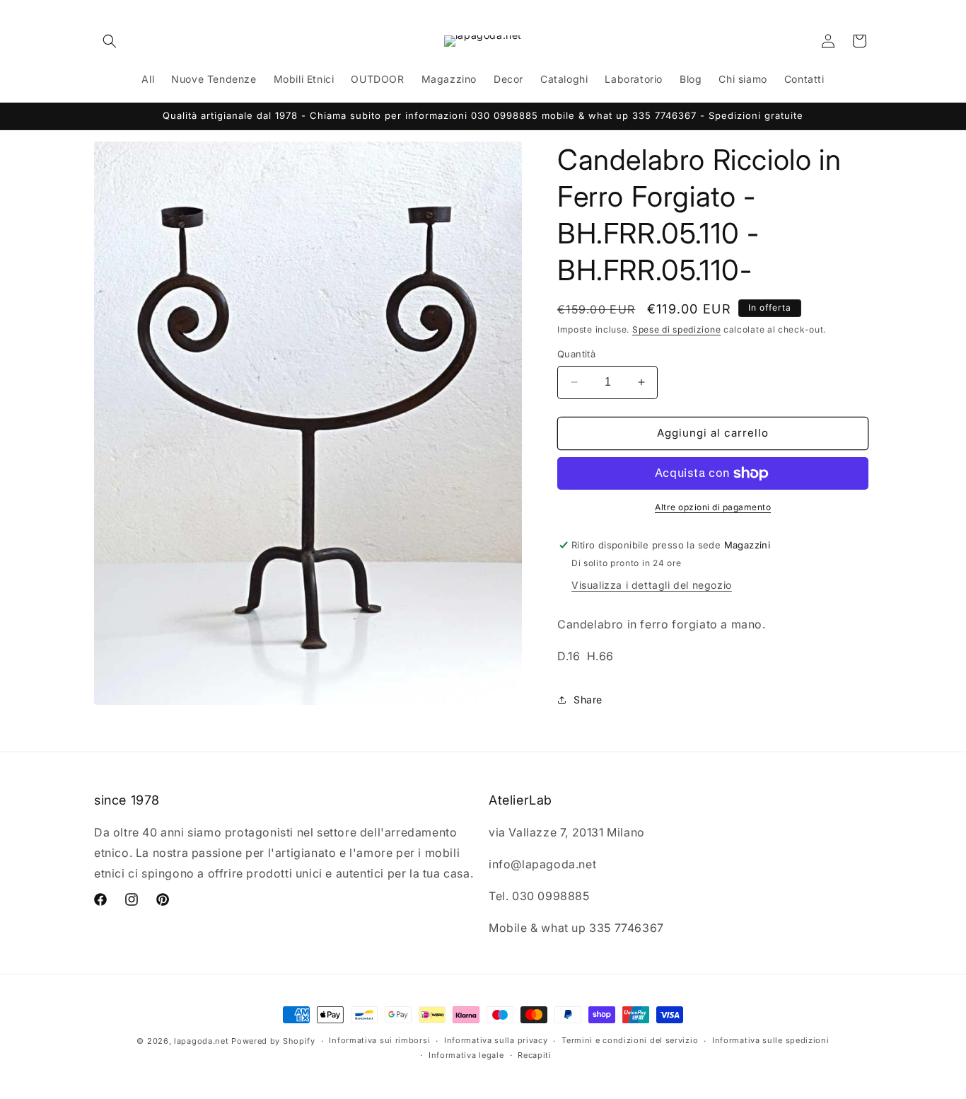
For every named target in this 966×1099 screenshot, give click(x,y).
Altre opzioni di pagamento (713, 507)
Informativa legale (466, 1055)
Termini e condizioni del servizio (629, 1040)
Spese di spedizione (676, 329)
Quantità (576, 353)
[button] (109, 41)
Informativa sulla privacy (496, 1040)
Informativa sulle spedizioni (771, 1040)
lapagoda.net (201, 1041)
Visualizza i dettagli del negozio (651, 585)
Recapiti (535, 1055)
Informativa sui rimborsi (379, 1040)
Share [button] (588, 700)
